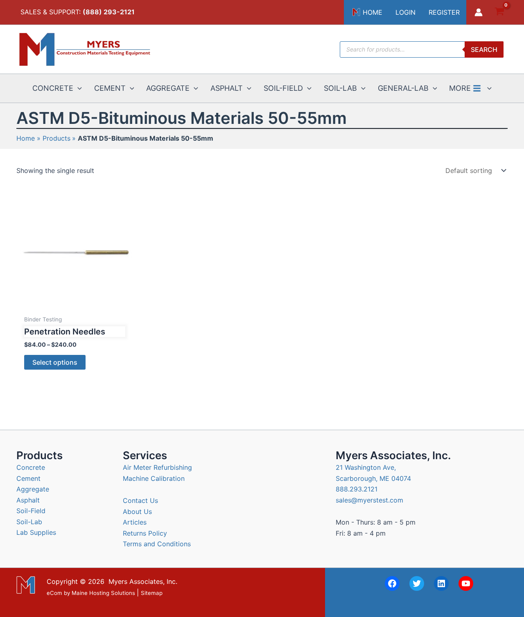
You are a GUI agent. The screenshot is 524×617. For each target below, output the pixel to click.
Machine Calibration (154, 478)
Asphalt (28, 500)
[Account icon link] (478, 12)
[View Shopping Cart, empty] (499, 12)
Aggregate (32, 489)
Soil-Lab (29, 522)
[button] (77, 88)
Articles (135, 522)
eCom (54, 593)
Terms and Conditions (157, 544)
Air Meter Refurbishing (157, 467)
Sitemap (152, 593)
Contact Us (140, 500)
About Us (137, 511)
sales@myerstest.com (369, 500)
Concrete (30, 467)
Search (484, 49)
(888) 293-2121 (109, 12)
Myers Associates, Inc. (142, 581)
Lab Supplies (36, 532)
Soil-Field (30, 511)
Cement (28, 478)
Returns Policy (145, 533)
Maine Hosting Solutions (103, 593)
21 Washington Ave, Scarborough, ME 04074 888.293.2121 (373, 478)
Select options (54, 362)
